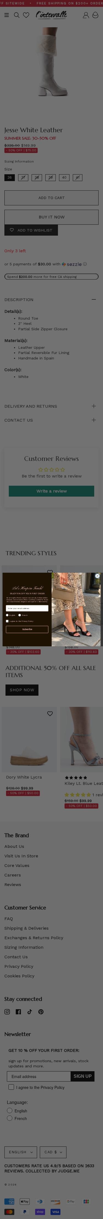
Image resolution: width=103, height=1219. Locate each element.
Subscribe (27, 629)
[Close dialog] (97, 576)
